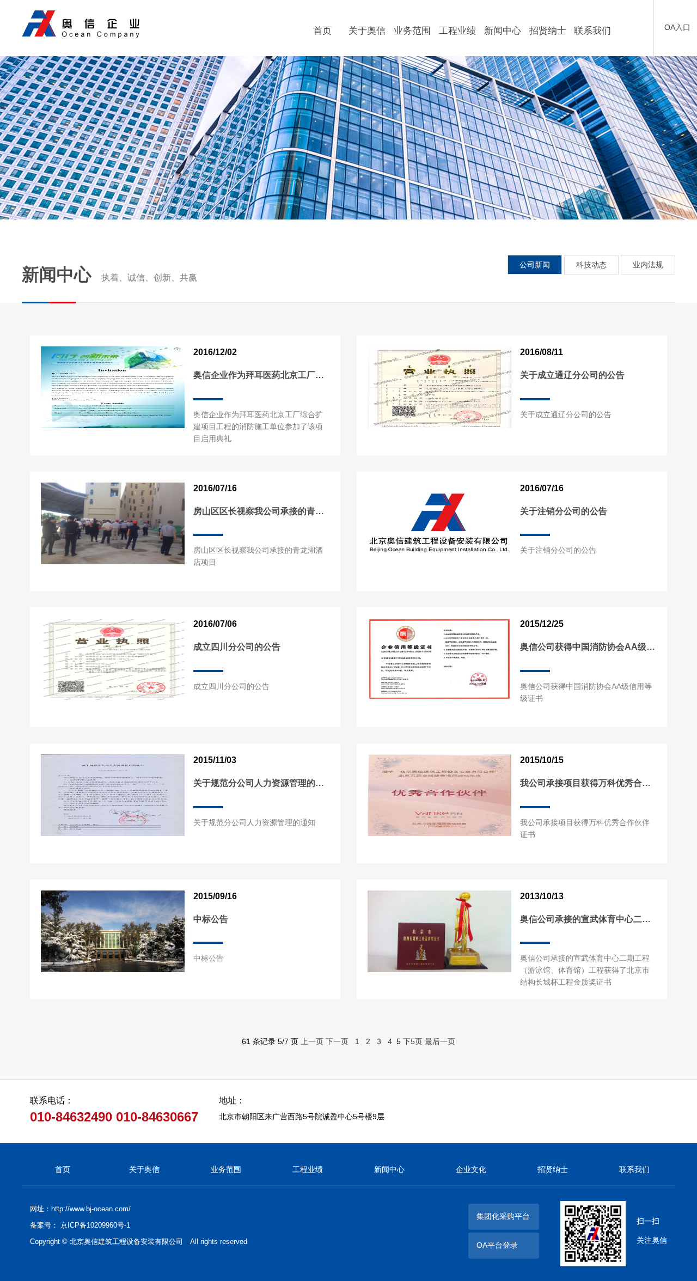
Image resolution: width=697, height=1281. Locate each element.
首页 (62, 1169)
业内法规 (648, 264)
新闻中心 (389, 1169)
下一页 (337, 1041)
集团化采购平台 (503, 1216)
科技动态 (591, 264)
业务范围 (226, 1169)
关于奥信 (144, 1169)
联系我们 (634, 1169)
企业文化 (471, 1169)
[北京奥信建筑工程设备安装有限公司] (126, 24)
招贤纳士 (552, 1169)
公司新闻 (534, 264)
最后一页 (440, 1041)
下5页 (413, 1041)
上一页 (312, 1041)
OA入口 (677, 27)
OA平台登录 (497, 1245)
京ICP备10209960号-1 (95, 1225)
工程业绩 (307, 1169)
